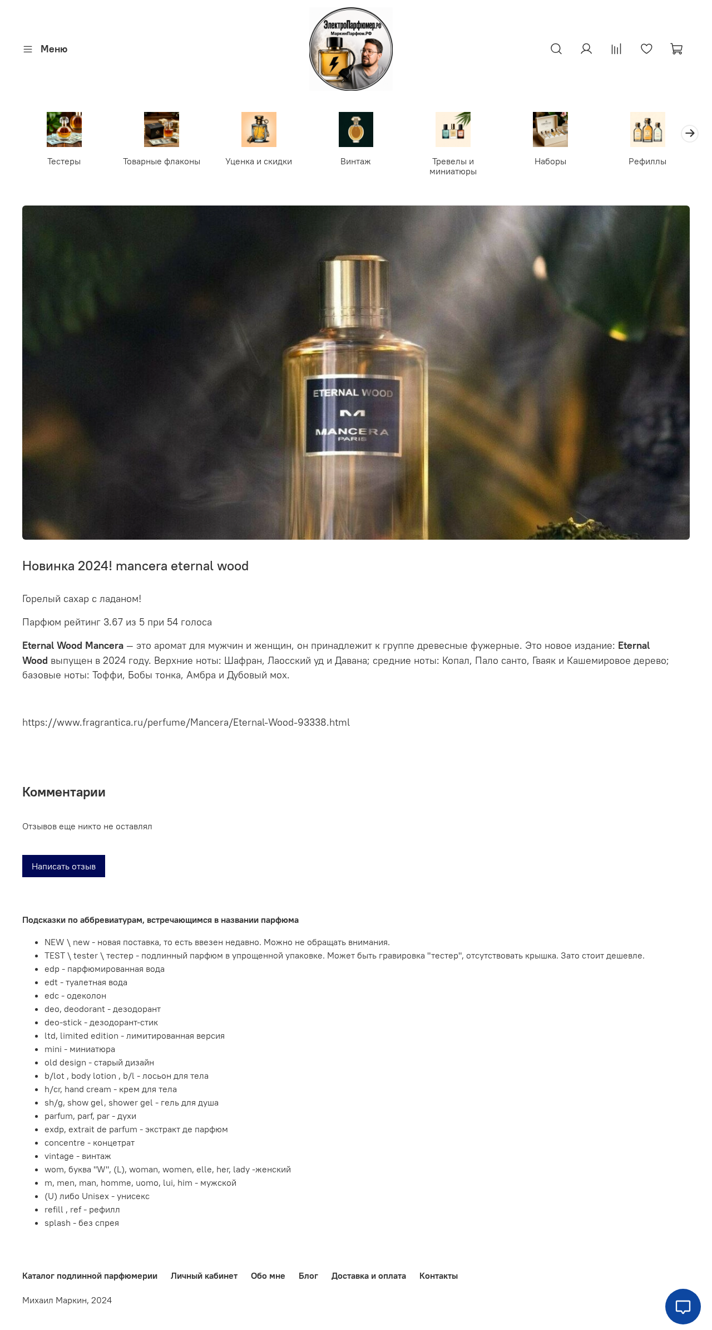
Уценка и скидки (258, 161)
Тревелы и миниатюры (453, 166)
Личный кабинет (204, 1275)
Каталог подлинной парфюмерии (89, 1275)
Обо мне (268, 1275)
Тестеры (64, 161)
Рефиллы (647, 161)
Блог (308, 1275)
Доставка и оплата (369, 1275)
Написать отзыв (64, 866)
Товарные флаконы (161, 161)
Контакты (438, 1275)
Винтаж (355, 161)
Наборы (550, 161)
